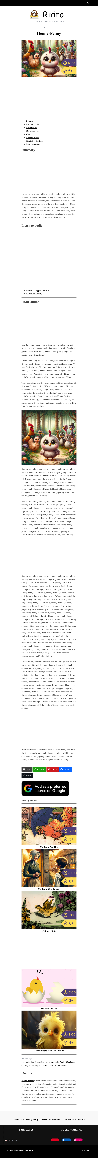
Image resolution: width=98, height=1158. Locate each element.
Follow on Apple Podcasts (37, 290)
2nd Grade (35, 1061)
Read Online (31, 127)
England (38, 1065)
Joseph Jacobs (49, 28)
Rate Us (81, 1119)
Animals (55, 1061)
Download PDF (33, 130)
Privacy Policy (32, 1119)
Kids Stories (54, 1065)
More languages (33, 144)
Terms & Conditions (51, 1119)
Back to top (86, 1150)
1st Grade (26, 1061)
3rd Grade (45, 1061)
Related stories (32, 137)
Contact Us (69, 1119)
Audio (62, 1061)
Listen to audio (32, 124)
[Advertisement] (49, 100)
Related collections (34, 140)
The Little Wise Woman (49, 889)
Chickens (70, 1061)
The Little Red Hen (49, 847)
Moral (64, 1065)
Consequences (28, 1065)
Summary (30, 120)
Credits (29, 134)
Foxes (45, 1065)
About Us (18, 1119)
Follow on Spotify (34, 293)
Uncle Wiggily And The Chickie (49, 1050)
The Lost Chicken (49, 1008)
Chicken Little (49, 931)
